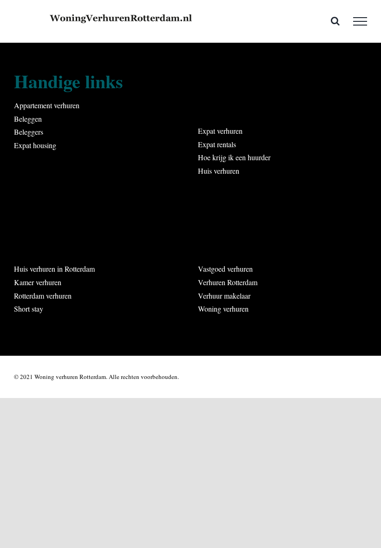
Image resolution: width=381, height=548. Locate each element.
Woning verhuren (223, 308)
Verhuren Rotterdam (227, 282)
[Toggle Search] (335, 21)
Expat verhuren (220, 131)
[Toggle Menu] (360, 21)
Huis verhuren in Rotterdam (54, 269)
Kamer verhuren (37, 282)
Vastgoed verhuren (225, 269)
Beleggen (28, 119)
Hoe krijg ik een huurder (234, 157)
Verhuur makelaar (224, 295)
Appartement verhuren (46, 105)
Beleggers (28, 132)
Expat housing (35, 145)
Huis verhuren (218, 171)
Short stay (28, 308)
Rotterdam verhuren (43, 295)
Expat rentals (217, 144)
